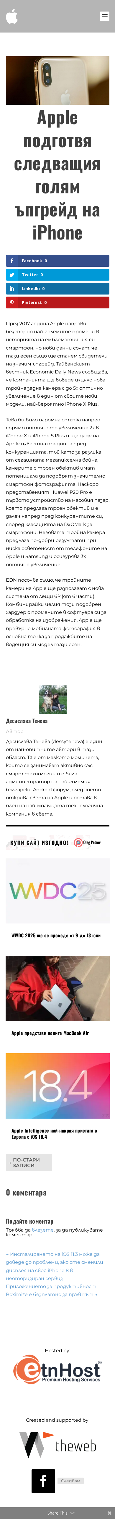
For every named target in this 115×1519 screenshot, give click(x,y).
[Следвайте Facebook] (43, 1481)
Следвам (70, 1481)
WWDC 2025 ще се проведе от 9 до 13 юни (56, 935)
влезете (43, 1230)
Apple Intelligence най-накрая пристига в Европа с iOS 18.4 (54, 1133)
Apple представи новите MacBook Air (50, 1032)
